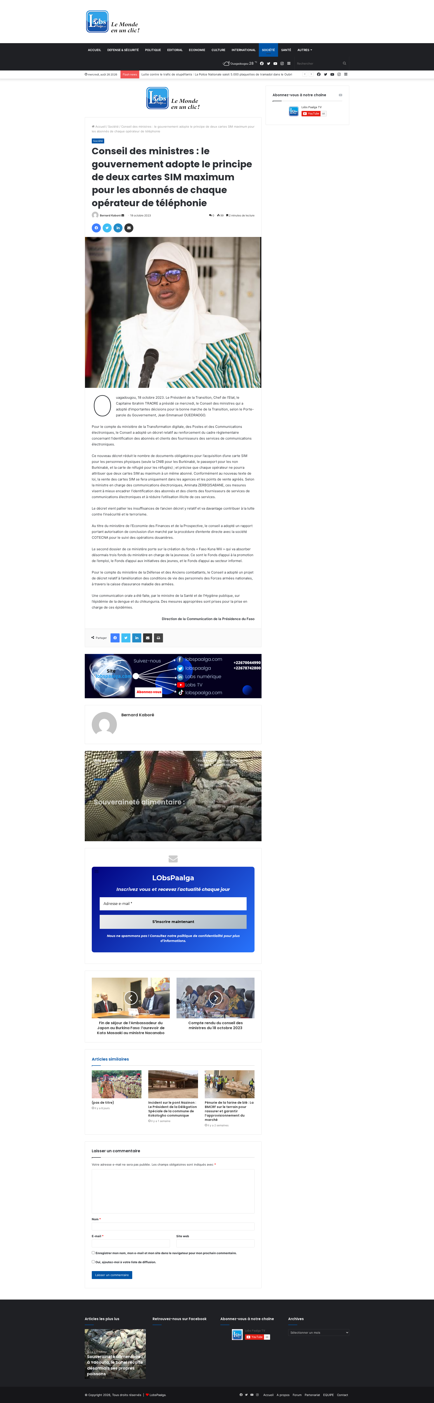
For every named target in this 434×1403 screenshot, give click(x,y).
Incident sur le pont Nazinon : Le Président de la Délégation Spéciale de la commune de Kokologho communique (172, 1109)
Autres (303, 50)
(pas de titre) (103, 1102)
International (244, 50)
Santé (286, 50)
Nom (96, 1219)
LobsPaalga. (158, 1395)
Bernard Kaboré (110, 215)
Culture (218, 50)
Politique (153, 50)
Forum (297, 1395)
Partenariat (312, 1395)
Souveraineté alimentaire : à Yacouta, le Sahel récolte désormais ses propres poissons (139, 797)
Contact (342, 1395)
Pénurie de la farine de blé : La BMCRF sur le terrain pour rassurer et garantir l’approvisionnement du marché (229, 1111)
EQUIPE (328, 1395)
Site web (182, 1236)
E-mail (98, 1236)
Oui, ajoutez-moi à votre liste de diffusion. (125, 1262)
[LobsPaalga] (113, 21)
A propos (283, 1395)
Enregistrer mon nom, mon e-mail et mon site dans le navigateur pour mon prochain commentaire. (166, 1253)
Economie (197, 50)
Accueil (94, 50)
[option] (173, 796)
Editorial (175, 50)
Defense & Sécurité (123, 50)
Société (268, 50)
